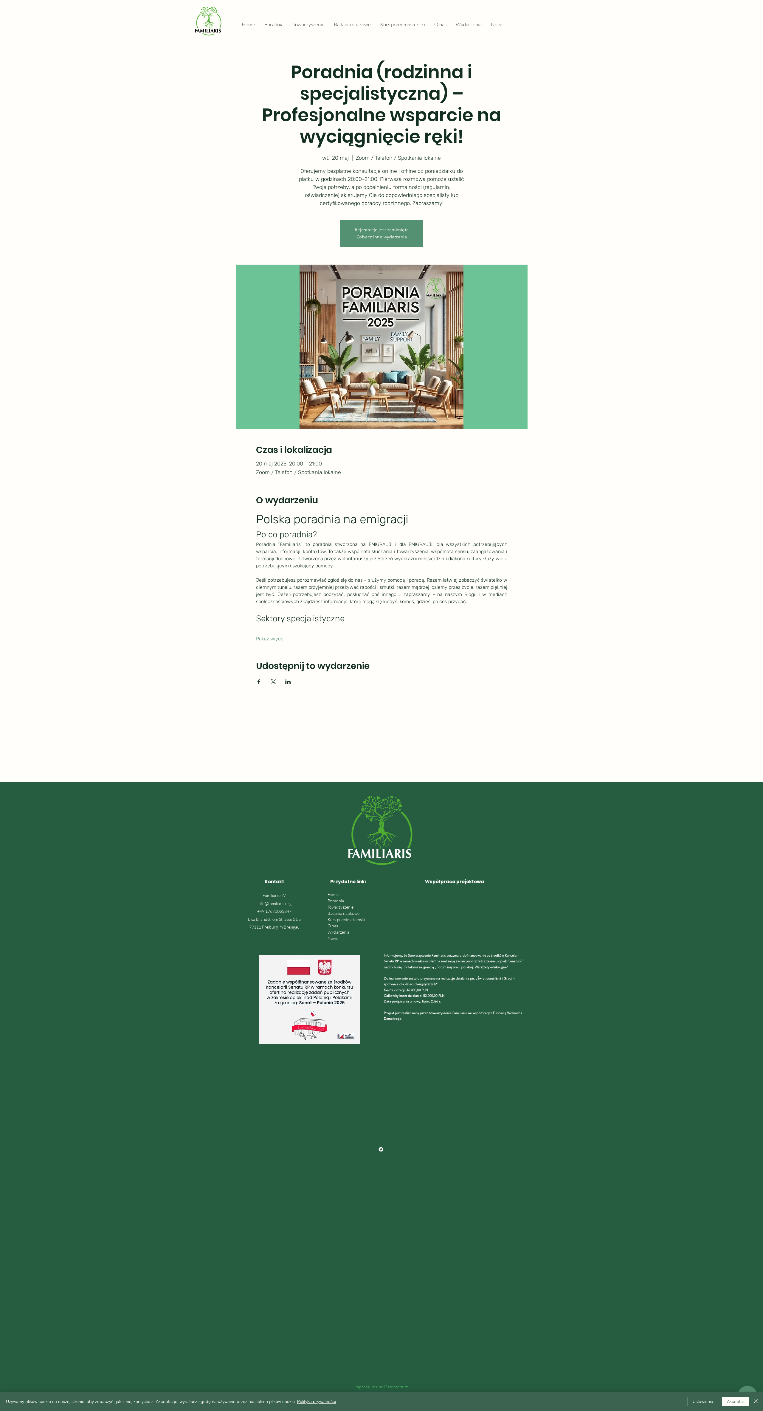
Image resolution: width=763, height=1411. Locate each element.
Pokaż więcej (270, 639)
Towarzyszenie (340, 906)
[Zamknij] (755, 1401)
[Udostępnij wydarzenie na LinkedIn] (288, 681)
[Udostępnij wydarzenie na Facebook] (259, 681)
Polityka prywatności (316, 1401)
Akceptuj (735, 1401)
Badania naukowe (343, 913)
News (333, 938)
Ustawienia (703, 1401)
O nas (333, 925)
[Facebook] (381, 1149)
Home (333, 894)
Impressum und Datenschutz (381, 1387)
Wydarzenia (338, 932)
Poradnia (336, 900)
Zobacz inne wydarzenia (381, 237)
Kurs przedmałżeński (346, 919)
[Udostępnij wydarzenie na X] (273, 681)
